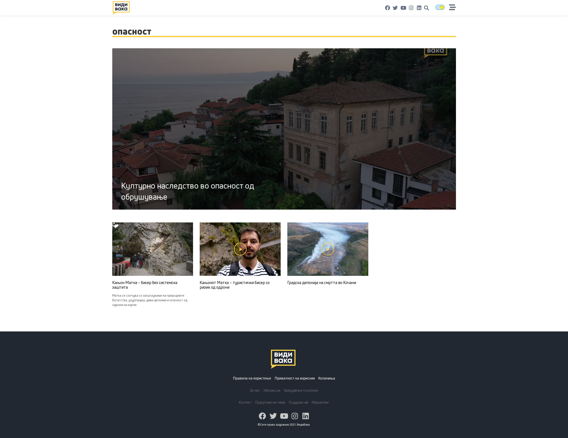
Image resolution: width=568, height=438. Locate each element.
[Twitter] (395, 8)
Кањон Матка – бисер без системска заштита (144, 285)
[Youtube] (403, 8)
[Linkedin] (419, 8)
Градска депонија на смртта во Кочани (321, 282)
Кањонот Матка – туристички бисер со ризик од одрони (235, 285)
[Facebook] (388, 8)
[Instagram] (411, 8)
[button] (426, 8)
